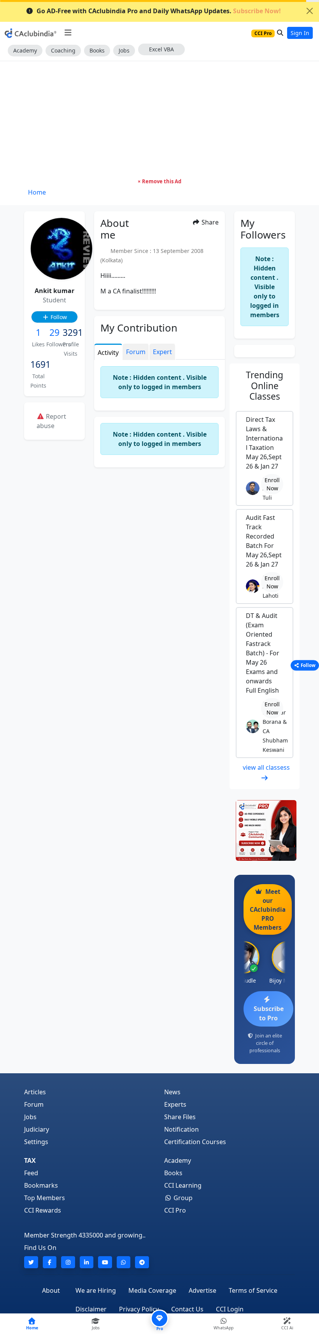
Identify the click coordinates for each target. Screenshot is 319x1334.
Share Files (180, 1117)
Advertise (202, 1290)
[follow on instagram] (68, 1262)
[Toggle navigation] (68, 32)
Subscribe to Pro (269, 1013)
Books (97, 50)
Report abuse (51, 421)
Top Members (44, 1198)
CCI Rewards (42, 1210)
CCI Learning (183, 1185)
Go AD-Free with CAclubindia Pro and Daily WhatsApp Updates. (159, 11)
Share (209, 222)
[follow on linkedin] (87, 1262)
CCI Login (230, 1309)
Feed (31, 1173)
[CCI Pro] (264, 830)
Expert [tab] (162, 352)
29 (54, 332)
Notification (181, 1129)
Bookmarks (41, 1185)
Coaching (63, 50)
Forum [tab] (135, 352)
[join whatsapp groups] (124, 1262)
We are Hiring (95, 1290)
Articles (35, 1092)
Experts (175, 1104)
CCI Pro (175, 1210)
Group (182, 1198)
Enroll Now (272, 484)
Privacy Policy (139, 1309)
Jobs (124, 50)
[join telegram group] (142, 1262)
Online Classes (264, 385)
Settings (36, 1141)
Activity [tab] (108, 352)
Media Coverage (152, 1290)
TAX (30, 1160)
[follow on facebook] (50, 1262)
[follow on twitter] (31, 1262)
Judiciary (36, 1129)
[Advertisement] (159, 119)
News (172, 1092)
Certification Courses (195, 1141)
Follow (58, 317)
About (51, 1290)
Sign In (300, 33)
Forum (34, 1104)
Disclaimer (91, 1309)
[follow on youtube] (105, 1262)
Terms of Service (253, 1290)
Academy (25, 50)
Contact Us (187, 1309)
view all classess (266, 767)
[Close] (309, 11)
